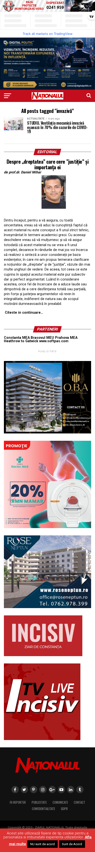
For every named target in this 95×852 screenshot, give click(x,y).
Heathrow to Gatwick (21, 341)
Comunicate (60, 802)
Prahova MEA (66, 338)
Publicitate (39, 802)
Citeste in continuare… (24, 313)
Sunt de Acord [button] (72, 844)
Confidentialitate (43, 808)
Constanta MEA (17, 338)
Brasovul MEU (42, 338)
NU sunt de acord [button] (42, 844)
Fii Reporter (18, 802)
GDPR (64, 808)
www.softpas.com (53, 341)
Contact (79, 802)
